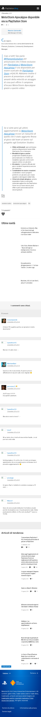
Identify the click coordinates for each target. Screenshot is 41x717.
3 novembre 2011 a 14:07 (13, 480)
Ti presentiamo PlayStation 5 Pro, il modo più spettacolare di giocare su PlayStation (30, 539)
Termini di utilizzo (8, 708)
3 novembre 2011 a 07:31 (13, 366)
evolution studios (6, 203)
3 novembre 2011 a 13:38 (13, 455)
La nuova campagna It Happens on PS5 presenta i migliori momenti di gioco (30, 573)
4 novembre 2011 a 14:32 (13, 503)
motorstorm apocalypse (19, 203)
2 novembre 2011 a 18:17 (13, 345)
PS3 (29, 203)
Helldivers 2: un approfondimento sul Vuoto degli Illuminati (29, 623)
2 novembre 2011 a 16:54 (13, 322)
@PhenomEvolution (13, 58)
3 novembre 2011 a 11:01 (13, 411)
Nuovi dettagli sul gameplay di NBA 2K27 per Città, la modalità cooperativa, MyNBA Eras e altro (30, 640)
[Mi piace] (27, 547)
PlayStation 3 (14, 64)
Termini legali (6, 711)
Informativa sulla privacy (28, 708)
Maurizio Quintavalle (14, 30)
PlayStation (11, 8)
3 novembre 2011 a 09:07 (13, 388)
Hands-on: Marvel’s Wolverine (29, 588)
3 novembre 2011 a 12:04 (13, 432)
